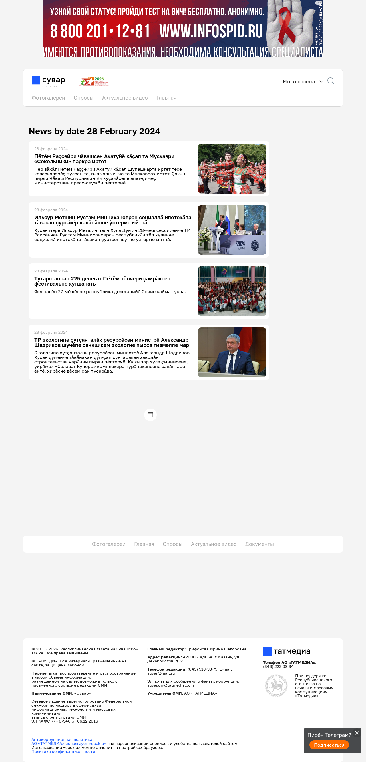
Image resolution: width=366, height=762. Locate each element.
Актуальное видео (125, 97)
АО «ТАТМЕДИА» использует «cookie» (68, 743)
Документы (259, 544)
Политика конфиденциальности (63, 751)
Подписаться (329, 745)
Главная (166, 97)
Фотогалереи (48, 97)
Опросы (84, 97)
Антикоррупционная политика (61, 739)
